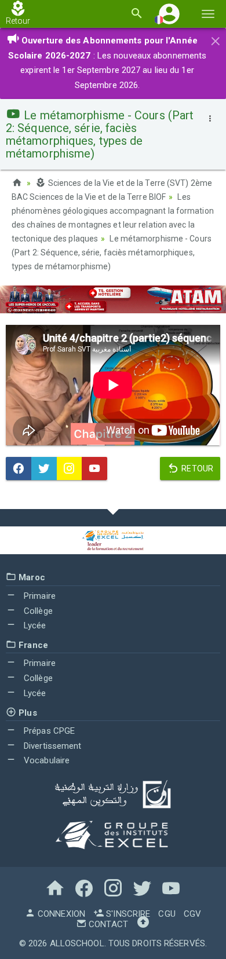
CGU (166, 914)
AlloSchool (77, 943)
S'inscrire (127, 914)
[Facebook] (18, 468)
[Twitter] (44, 468)
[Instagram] (69, 468)
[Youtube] (94, 468)
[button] (169, 13)
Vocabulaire (45, 760)
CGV (192, 914)
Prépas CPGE (48, 731)
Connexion (60, 914)
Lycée (33, 625)
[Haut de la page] (143, 924)
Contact (107, 924)
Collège (37, 611)
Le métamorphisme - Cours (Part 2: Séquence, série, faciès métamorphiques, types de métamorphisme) (112, 252)
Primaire (38, 596)
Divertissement (51, 746)
